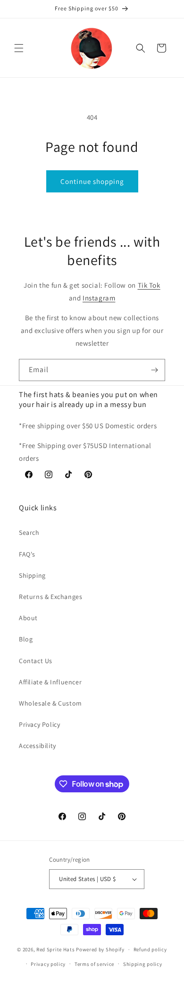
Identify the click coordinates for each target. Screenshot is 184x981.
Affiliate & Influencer (50, 682)
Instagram (99, 297)
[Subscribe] (154, 370)
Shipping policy (142, 964)
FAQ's (27, 554)
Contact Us (35, 661)
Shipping (32, 575)
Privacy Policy (39, 724)
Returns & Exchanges (50, 596)
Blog (26, 639)
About (28, 618)
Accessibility (37, 745)
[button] (18, 48)
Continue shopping (92, 181)
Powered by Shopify (100, 949)
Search (29, 532)
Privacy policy (48, 964)
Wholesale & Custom (50, 703)
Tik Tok (149, 285)
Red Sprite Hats (55, 949)
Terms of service (94, 964)
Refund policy (150, 949)
